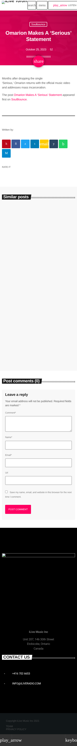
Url (6, 472)
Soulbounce (38, 24)
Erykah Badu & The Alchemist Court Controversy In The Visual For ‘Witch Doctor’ (37, 344)
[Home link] (14, 5)
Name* (8, 437)
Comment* (10, 412)
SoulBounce (19, 99)
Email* (8, 455)
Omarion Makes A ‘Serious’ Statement (38, 95)
